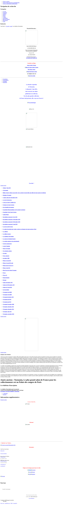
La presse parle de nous (8, 226)
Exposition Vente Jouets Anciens (9, 212)
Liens (4, 21)
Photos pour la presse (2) (8, 265)
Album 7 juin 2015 (7, 187)
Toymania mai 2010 (7, 299)
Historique (5, 82)
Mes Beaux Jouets (31, 69)
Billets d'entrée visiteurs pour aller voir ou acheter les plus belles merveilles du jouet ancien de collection (24, 192)
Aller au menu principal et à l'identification (11, 2)
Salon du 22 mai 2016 (7, 287)
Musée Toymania (6, 248)
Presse (4, 15)
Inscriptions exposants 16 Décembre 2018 (11, 221)
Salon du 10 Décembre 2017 (9, 284)
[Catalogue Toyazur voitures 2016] (29, 470)
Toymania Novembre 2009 (8, 304)
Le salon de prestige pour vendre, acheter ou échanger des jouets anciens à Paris (19, 229)
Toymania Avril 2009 (7, 294)
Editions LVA (2, 450)
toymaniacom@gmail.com (31, 57)
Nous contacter (6, 255)
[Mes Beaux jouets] (31, 71)
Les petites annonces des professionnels (11, 241)
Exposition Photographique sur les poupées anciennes (14, 209)
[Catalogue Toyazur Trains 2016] (29, 474)
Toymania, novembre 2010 (8, 314)
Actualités (5, 81)
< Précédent (5, 393)
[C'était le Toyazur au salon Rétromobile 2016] (7, 445)
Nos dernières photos (7, 251)
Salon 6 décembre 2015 (8, 282)
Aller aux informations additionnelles (10, 3)
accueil (11, 26)
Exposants (5, 12)
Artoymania (5, 18)
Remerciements (6, 277)
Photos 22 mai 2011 (7, 260)
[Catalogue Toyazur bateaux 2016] (33, 472)
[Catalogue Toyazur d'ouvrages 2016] (31, 476)
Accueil (4, 11)
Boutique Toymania (7, 195)
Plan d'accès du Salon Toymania (9, 270)
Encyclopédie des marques (8, 207)
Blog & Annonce (6, 19)
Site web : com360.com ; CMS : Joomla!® (8, 503)
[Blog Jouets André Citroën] (31, 67)
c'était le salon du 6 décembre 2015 (10, 197)
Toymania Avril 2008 (7, 292)
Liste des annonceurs (7, 243)
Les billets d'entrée (7, 234)
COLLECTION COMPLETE (9, 202)
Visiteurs (4, 13)
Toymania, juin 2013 (7, 311)
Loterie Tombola (6, 246)
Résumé (4, 280)
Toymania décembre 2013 (8, 297)
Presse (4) (5, 275)
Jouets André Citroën (31, 65)
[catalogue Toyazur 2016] (33, 470)
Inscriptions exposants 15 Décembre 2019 (11, 219)
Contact (4, 17)
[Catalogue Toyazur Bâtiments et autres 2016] (33, 474)
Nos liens (5, 253)
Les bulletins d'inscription (8, 236)
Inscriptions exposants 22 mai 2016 (10, 224)
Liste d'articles (5, 80)
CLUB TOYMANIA (7, 200)
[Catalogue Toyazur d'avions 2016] (29, 472)
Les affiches (5, 231)
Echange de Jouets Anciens (8, 204)
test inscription (6, 289)
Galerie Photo (6, 214)
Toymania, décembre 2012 (8, 309)
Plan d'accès (5, 20)
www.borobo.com (3, 464)
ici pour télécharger (31, 498)
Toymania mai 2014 (7, 301)
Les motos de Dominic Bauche (9, 238)
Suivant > (5, 394)
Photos (4, 14)
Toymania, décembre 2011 (8, 306)
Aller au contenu (6, 1)
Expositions (5, 79)
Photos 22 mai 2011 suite (8, 263)
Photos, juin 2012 (6, 267)
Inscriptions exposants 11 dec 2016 (10, 217)
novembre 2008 (6, 258)
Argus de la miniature (3, 453)
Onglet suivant (3, 185)
